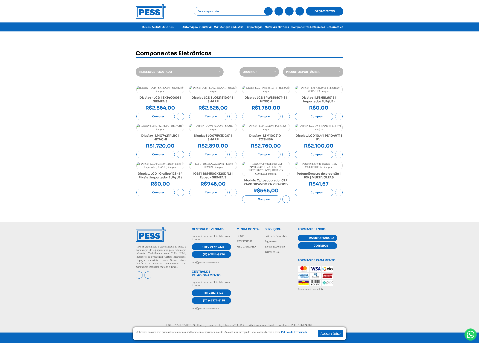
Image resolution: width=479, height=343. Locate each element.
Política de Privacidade (276, 236)
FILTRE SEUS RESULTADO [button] (155, 72)
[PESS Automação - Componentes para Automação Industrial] (151, 11)
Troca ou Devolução (275, 246)
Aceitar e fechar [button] (331, 333)
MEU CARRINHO (246, 246)
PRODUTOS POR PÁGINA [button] (303, 72)
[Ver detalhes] (160, 89)
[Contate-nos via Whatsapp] (470, 334)
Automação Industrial (197, 27)
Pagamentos (270, 241)
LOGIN (241, 236)
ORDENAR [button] (250, 72)
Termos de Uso (272, 252)
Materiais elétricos (277, 27)
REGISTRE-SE (245, 241)
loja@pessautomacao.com (205, 262)
